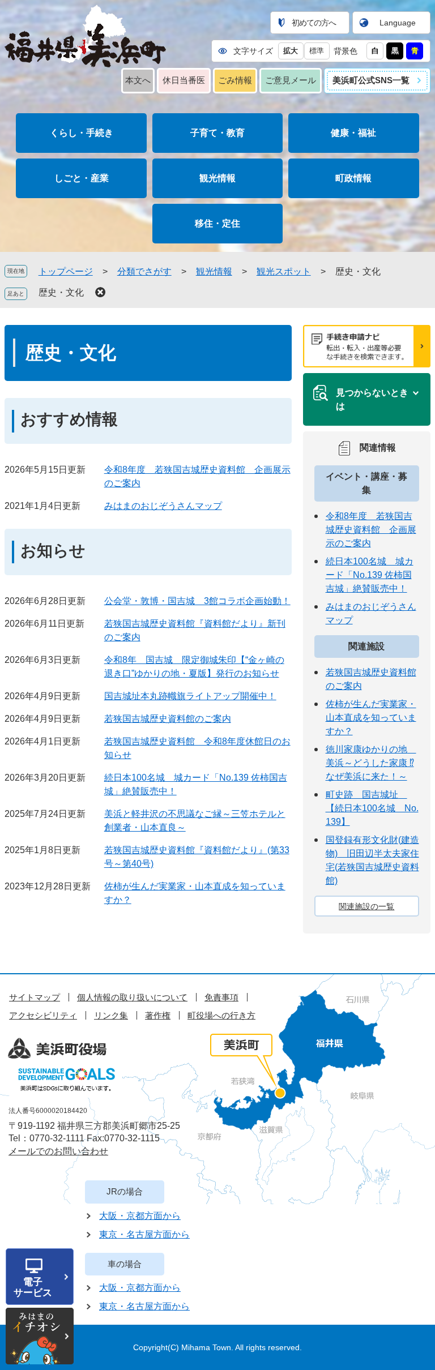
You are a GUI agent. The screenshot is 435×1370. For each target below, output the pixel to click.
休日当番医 (184, 80)
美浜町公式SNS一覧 (371, 80)
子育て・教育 (217, 133)
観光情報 (217, 178)
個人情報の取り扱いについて (132, 997)
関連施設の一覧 (366, 906)
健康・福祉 (353, 133)
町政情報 (353, 178)
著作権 (157, 1015)
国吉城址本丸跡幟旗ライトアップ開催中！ (190, 696)
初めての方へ (314, 22)
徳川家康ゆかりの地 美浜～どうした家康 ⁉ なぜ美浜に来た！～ (371, 762)
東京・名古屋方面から (144, 1234)
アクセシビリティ (43, 1015)
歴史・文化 (61, 292)
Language (397, 22)
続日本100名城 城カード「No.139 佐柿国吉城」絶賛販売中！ (369, 574)
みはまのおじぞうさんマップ (163, 506)
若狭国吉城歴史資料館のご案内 (167, 718)
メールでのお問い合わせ (58, 1151)
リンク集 (111, 1015)
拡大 (290, 50)
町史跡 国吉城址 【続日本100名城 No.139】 (372, 808)
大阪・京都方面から (140, 1216)
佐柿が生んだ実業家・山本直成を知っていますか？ (371, 717)
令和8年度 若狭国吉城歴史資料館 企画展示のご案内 (371, 529)
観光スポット (284, 271)
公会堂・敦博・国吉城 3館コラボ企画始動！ (197, 601)
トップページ (66, 271)
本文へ (138, 80)
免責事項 (221, 997)
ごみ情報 (235, 80)
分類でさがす (144, 271)
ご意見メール (290, 80)
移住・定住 (217, 223)
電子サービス (33, 1287)
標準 (316, 50)
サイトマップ (34, 997)
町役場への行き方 (221, 1015)
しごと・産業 (81, 178)
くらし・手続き (81, 133)
